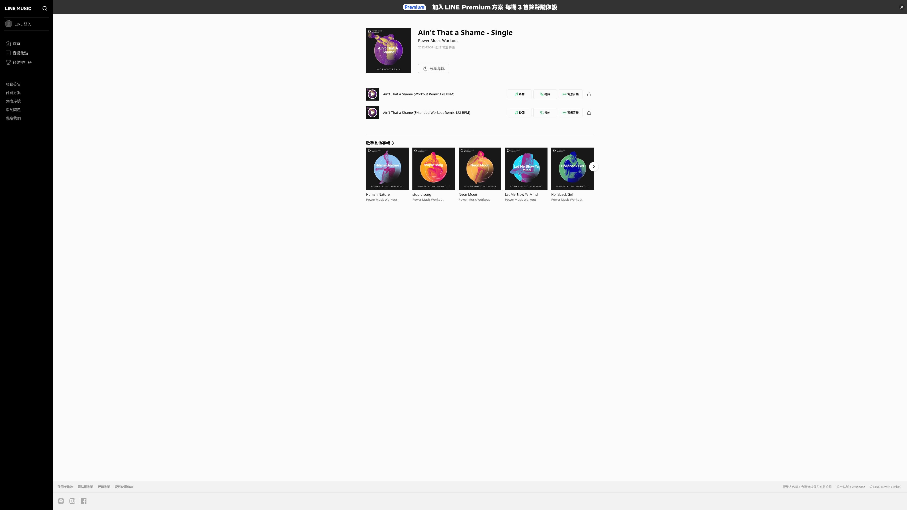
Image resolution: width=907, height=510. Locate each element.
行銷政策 (104, 487)
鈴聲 (522, 94)
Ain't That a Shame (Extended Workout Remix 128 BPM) (426, 112)
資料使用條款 (124, 487)
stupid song (421, 194)
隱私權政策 (85, 487)
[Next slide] (594, 166)
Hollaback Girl (562, 194)
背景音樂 (573, 94)
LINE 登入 (23, 24)
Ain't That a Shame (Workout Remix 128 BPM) (418, 94)
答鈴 (547, 94)
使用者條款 (65, 487)
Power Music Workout (438, 40)
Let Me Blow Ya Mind (521, 194)
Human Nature (378, 194)
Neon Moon (468, 194)
